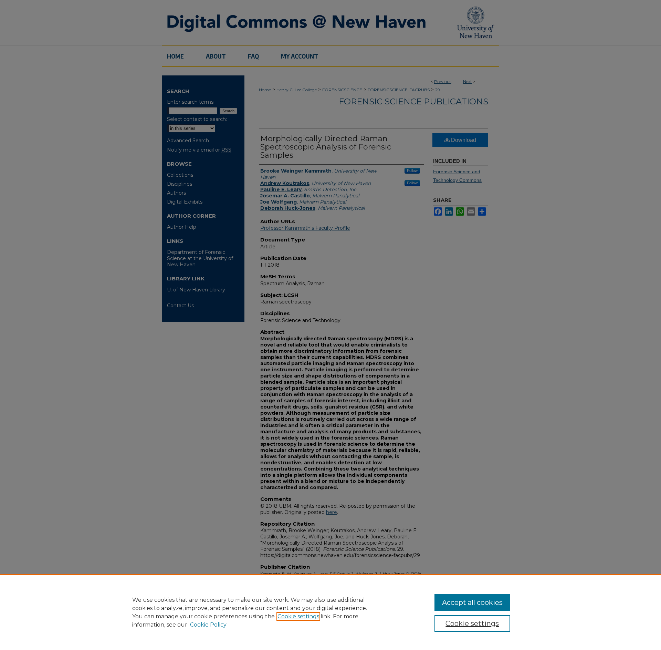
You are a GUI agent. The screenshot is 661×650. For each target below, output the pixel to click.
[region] (330, 612)
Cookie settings (298, 616)
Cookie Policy (208, 624)
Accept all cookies (472, 602)
